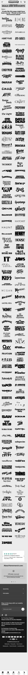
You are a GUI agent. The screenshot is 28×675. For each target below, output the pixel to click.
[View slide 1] (12, 582)
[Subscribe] (22, 609)
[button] (13, 556)
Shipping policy (5, 646)
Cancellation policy (20, 646)
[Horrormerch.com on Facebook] (2, 615)
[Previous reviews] (3, 556)
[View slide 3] (15, 582)
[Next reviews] (24, 556)
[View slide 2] (13, 582)
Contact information (12, 646)
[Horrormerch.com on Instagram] (6, 615)
